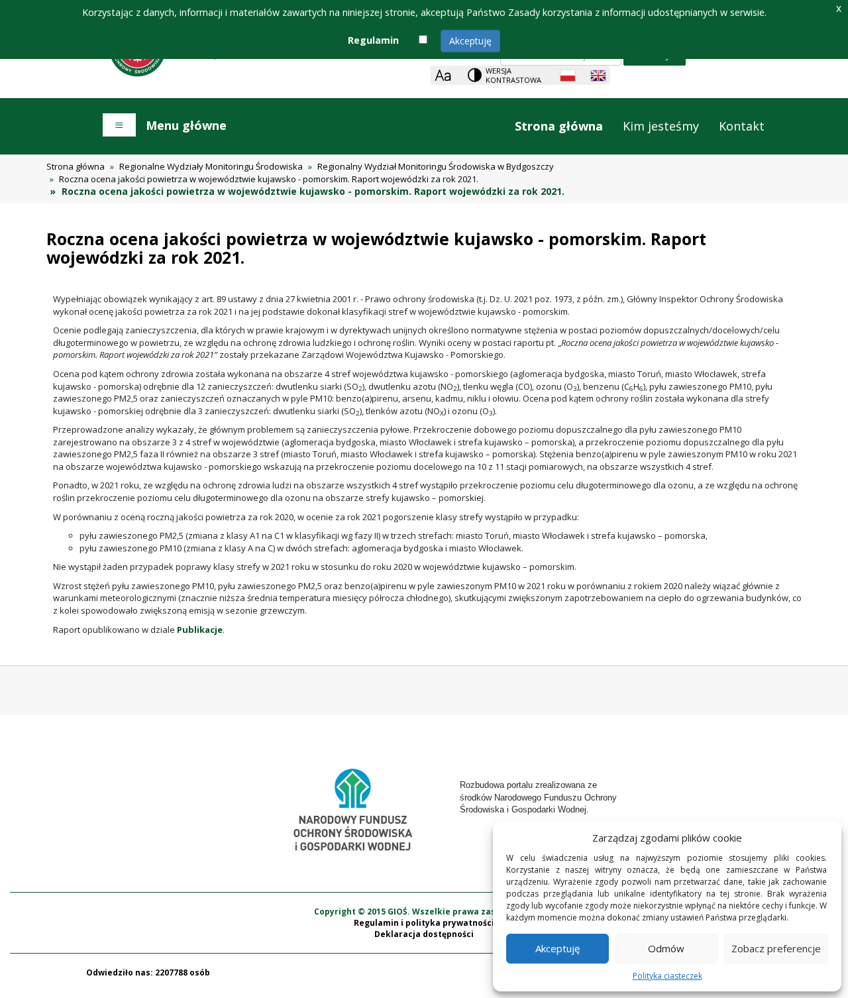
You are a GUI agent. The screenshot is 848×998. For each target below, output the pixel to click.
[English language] (598, 75)
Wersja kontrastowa (513, 75)
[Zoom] (443, 75)
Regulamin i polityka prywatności (424, 922)
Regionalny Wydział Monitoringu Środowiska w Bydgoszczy (435, 166)
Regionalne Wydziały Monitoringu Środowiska (211, 166)
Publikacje (200, 630)
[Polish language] (568, 75)
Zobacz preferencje (776, 948)
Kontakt (742, 126)
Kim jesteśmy (661, 126)
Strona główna (559, 126)
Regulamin (373, 40)
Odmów (666, 948)
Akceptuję (470, 40)
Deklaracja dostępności (424, 934)
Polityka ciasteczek (667, 975)
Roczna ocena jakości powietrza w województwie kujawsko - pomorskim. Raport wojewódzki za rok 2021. (268, 179)
